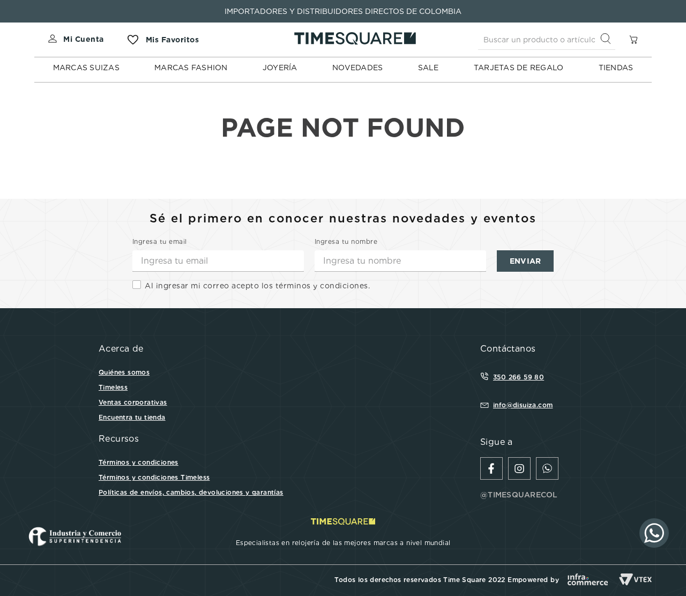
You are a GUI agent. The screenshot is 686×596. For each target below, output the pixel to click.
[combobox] (546, 39)
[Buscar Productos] (607, 39)
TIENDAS (616, 67)
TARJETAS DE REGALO (519, 67)
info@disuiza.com (523, 405)
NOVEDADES (357, 67)
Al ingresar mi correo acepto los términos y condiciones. (257, 285)
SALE (428, 67)
